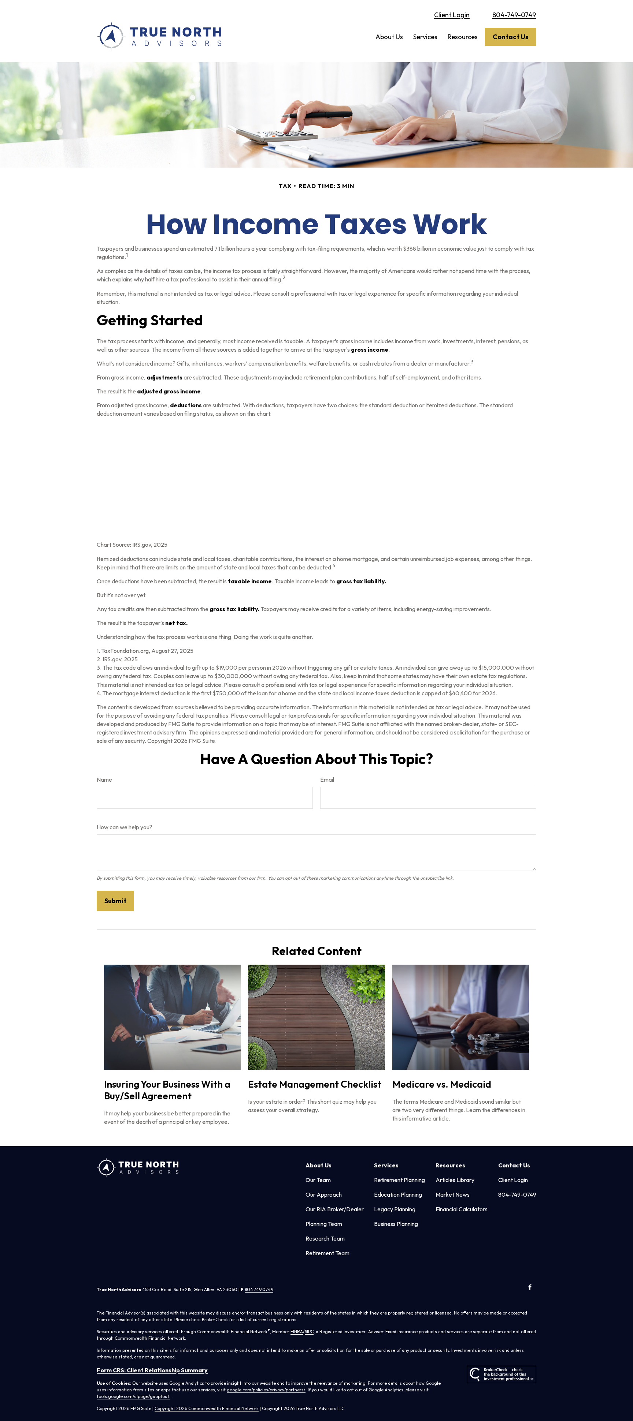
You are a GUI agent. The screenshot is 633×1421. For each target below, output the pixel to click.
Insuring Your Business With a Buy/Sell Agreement (167, 1090)
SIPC (309, 1331)
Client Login (452, 15)
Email (327, 779)
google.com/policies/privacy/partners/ (266, 1389)
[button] (389, 37)
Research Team (325, 1238)
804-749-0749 (514, 15)
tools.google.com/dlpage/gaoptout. (133, 1396)
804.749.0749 (259, 1289)
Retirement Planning (399, 1179)
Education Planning (398, 1194)
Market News (453, 1194)
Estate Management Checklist (314, 1084)
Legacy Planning (394, 1209)
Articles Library (455, 1179)
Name (104, 779)
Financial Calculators (462, 1209)
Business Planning (396, 1223)
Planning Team (324, 1223)
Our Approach (324, 1194)
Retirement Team (327, 1253)
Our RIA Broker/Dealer (335, 1209)
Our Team (318, 1179)
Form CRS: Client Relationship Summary (152, 1370)
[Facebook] (530, 1287)
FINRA (296, 1331)
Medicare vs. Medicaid (441, 1084)
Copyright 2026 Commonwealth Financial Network (207, 1408)
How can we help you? (124, 827)
